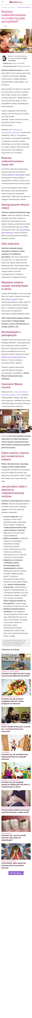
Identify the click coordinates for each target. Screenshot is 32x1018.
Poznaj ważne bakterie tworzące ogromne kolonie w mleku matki (15, 811)
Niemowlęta (5, 724)
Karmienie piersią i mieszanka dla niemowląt (15, 808)
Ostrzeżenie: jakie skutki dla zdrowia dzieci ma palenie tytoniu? (13, 865)
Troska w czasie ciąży (8, 861)
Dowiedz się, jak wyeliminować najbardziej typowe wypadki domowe (14, 756)
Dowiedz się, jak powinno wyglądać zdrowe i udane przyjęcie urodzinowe (12, 701)
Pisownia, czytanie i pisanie (10, 671)
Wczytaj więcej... (16, 873)
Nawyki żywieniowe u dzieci (10, 697)
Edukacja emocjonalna (24, 7)
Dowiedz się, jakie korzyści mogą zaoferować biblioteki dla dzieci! (15, 674)
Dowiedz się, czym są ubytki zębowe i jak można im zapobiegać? (13, 837)
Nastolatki (4, 7)
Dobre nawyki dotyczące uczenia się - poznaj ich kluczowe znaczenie (15, 729)
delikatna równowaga (15, 175)
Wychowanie (12, 7)
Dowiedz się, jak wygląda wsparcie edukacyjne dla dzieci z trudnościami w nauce (15, 784)
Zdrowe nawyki (6, 833)
